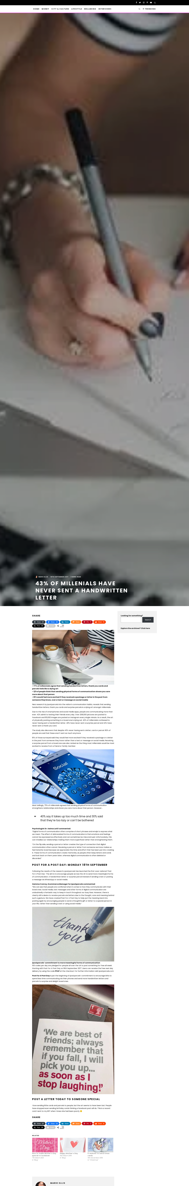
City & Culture (60, 9)
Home (36, 9)
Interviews (104, 9)
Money (45, 9)
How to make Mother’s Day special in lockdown (44, 1154)
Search (148, 620)
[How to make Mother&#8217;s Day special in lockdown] (45, 1145)
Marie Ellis (43, 577)
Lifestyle (76, 9)
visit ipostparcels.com (104, 971)
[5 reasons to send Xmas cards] (100, 1145)
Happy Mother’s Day (69, 1153)
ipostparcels (52, 704)
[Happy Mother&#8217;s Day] (73, 1145)
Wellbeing (90, 9)
